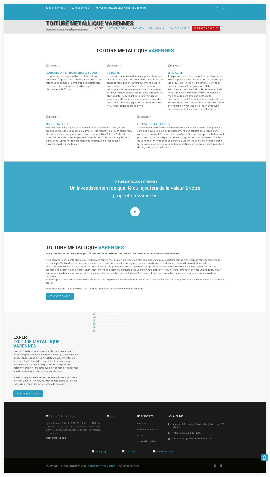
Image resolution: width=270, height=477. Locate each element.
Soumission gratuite (206, 28)
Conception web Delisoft (102, 465)
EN (223, 8)
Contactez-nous (59, 296)
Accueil (99, 28)
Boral (140, 435)
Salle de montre (179, 28)
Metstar (141, 423)
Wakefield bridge (146, 441)
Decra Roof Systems (148, 429)
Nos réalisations (28, 394)
